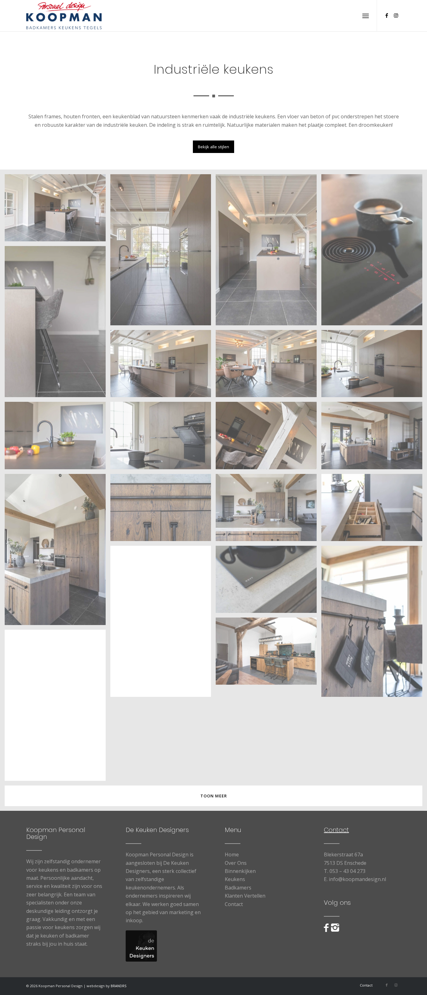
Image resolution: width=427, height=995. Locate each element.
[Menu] (365, 15)
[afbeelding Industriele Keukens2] (268, 252)
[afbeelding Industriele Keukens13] (57, 552)
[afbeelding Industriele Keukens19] (374, 624)
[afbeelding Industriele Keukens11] (268, 438)
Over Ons (236, 863)
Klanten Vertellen (245, 895)
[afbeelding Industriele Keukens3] (163, 366)
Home (232, 854)
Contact (234, 904)
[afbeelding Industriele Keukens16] (163, 510)
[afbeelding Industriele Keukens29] (57, 708)
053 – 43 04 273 (347, 871)
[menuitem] (365, 15)
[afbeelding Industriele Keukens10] (163, 438)
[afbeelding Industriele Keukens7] (57, 438)
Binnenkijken (240, 871)
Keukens (235, 879)
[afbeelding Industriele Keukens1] (57, 210)
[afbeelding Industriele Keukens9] (57, 324)
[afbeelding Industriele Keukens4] (268, 366)
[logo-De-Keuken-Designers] (141, 946)
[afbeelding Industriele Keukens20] (268, 653)
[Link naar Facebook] (386, 15)
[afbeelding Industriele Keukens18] (268, 582)
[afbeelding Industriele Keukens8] (374, 252)
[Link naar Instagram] (396, 15)
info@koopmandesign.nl (357, 879)
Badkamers (238, 887)
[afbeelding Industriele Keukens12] (374, 438)
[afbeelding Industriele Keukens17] (374, 510)
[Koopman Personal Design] (64, 15)
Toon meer (213, 796)
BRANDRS (118, 985)
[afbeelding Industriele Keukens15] (163, 624)
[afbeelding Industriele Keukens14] (268, 510)
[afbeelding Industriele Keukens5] (163, 252)
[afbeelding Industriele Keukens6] (374, 366)
